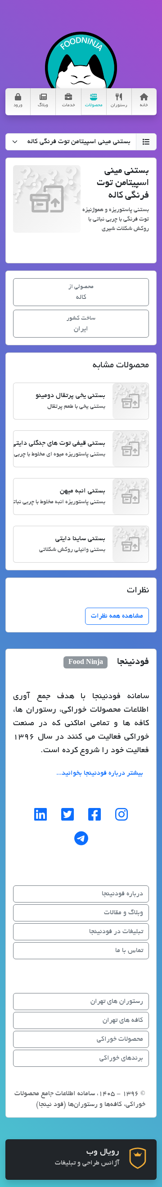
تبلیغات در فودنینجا (116, 931)
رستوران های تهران (116, 1001)
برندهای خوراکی (121, 1058)
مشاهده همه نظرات (117, 616)
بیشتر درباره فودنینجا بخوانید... (99, 773)
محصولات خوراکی (120, 1039)
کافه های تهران (123, 1020)
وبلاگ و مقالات (123, 912)
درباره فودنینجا (122, 894)
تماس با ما (129, 950)
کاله (81, 292)
